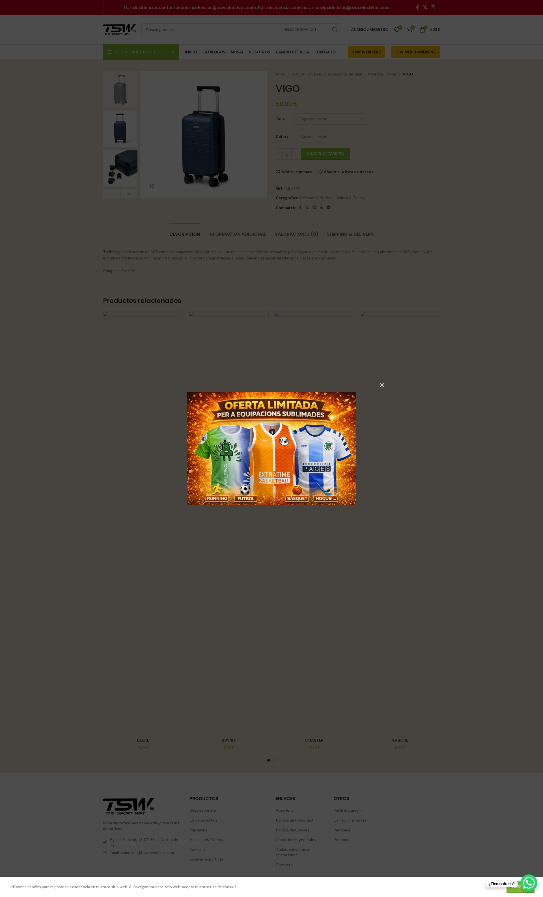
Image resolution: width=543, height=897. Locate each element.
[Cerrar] (382, 385)
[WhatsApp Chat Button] (528, 882)
